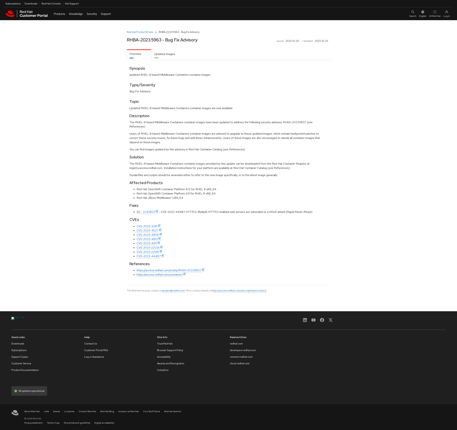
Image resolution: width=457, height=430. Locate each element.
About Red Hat (32, 411)
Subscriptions (13, 3)
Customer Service (21, 363)
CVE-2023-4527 (147, 230)
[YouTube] (313, 321)
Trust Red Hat (164, 343)
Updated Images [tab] (164, 54)
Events (56, 411)
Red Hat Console (51, 3)
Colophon (163, 370)
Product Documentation (25, 370)
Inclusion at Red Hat (128, 411)
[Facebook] (322, 321)
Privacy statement (33, 422)
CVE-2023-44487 (149, 256)
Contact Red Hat (87, 411)
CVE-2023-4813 (147, 239)
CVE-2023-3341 (147, 226)
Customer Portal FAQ (96, 350)
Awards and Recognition (170, 363)
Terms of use (53, 422)
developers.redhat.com (243, 350)
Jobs (46, 411)
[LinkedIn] (305, 321)
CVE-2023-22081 (148, 252)
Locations (69, 411)
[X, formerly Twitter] (330, 321)
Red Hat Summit (172, 411)
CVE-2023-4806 (148, 235)
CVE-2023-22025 (148, 247)
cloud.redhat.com (240, 363)
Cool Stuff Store (151, 411)
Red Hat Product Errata (140, 32)
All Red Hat (435, 16)
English (422, 16)
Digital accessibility (104, 422)
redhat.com (236, 343)
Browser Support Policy (170, 350)
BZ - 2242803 (146, 212)
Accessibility (163, 356)
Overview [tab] (135, 54)
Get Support (72, 3)
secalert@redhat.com (173, 290)
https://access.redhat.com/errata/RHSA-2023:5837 (169, 270)
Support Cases (19, 356)
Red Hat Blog (107, 411)
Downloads (31, 3)
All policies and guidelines (77, 422)
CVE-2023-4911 (147, 243)
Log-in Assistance (94, 356)
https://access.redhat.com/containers (160, 274)
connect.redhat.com (241, 356)
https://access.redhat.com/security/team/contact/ (239, 290)
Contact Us (90, 343)
